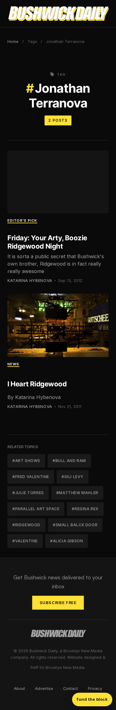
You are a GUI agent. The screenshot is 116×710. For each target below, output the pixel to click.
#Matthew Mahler (77, 492)
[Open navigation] (103, 13)
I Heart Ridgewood (37, 384)
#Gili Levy (73, 476)
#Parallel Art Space (35, 508)
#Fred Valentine (30, 476)
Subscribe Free (58, 602)
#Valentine (25, 541)
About (19, 688)
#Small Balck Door (75, 525)
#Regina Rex (85, 508)
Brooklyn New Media (64, 667)
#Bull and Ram (69, 460)
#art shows (26, 460)
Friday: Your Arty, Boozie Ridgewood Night (47, 242)
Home (13, 41)
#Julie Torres (28, 492)
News (13, 364)
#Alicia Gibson (66, 541)
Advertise (44, 688)
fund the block (92, 699)
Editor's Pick (22, 220)
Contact (70, 688)
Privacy (95, 688)
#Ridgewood (26, 525)
